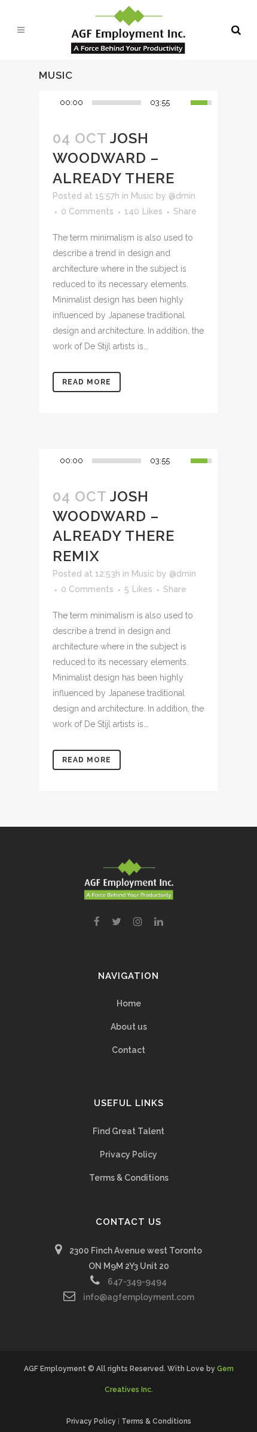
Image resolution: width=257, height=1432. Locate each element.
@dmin (182, 196)
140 (143, 211)
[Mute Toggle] (181, 102)
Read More (86, 382)
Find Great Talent (128, 1131)
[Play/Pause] (51, 103)
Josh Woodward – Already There (114, 158)
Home (129, 1003)
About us (129, 1026)
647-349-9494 (137, 1281)
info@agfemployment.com (138, 1297)
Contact (128, 1050)
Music (142, 196)
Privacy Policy (128, 1154)
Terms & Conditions (129, 1177)
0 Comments (87, 211)
